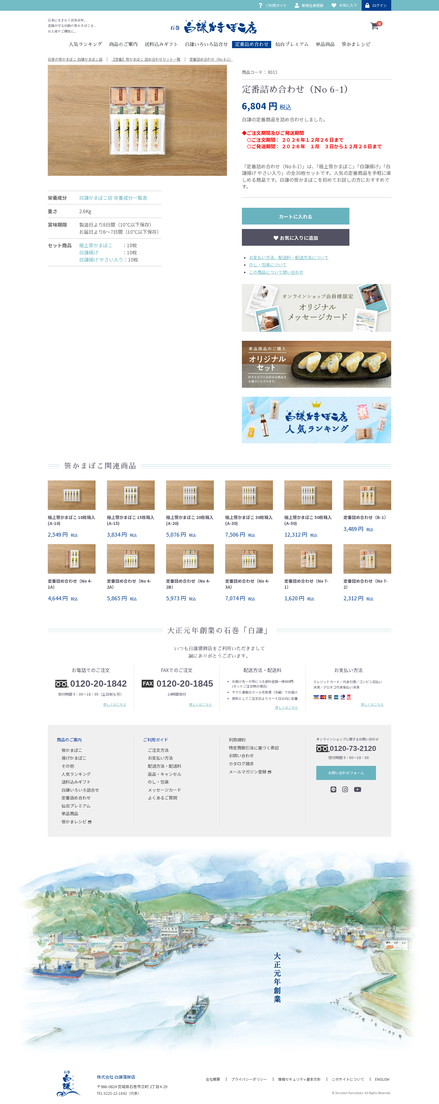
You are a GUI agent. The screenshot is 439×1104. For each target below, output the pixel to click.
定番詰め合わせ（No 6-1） (211, 59)
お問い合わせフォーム (346, 772)
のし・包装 (158, 782)
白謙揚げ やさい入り (101, 259)
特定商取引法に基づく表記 (254, 747)
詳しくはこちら (114, 704)
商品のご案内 (123, 44)
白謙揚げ (100, 252)
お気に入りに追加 (299, 237)
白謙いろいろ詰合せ (206, 44)
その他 (68, 766)
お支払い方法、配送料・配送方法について (289, 257)
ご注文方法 (158, 750)
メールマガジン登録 (247, 771)
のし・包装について (268, 265)
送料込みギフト (161, 44)
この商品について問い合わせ (276, 272)
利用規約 (237, 740)
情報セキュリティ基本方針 (299, 1079)
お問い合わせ (241, 755)
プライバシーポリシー (249, 1079)
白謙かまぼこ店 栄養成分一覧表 (113, 197)
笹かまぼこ (72, 750)
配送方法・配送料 (164, 766)
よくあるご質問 (162, 798)
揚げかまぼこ (74, 758)
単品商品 (325, 44)
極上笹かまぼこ (100, 245)
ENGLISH (382, 1079)
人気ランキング (85, 44)
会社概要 (213, 1079)
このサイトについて (348, 1079)
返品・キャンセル (164, 774)
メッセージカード (164, 790)
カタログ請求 (241, 763)
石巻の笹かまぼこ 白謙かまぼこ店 (75, 59)
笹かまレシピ (356, 44)
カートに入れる (295, 216)
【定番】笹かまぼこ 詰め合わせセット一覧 (145, 59)
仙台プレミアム (292, 44)
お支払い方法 (160, 758)
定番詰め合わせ (251, 44)
